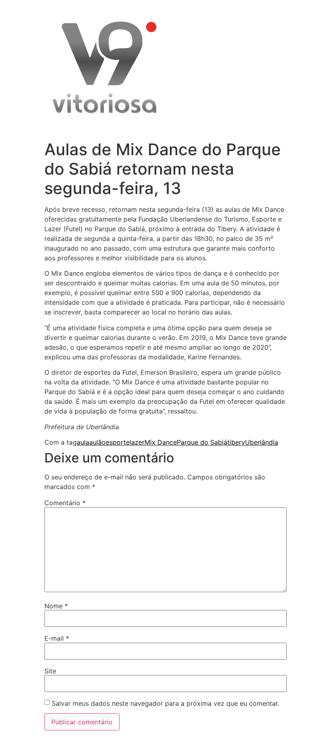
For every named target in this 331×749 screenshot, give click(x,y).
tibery (236, 442)
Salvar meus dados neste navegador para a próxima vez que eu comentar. (165, 703)
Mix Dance (161, 442)
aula (83, 442)
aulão (97, 442)
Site (50, 671)
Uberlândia (261, 442)
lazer (137, 442)
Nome (56, 606)
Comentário (65, 503)
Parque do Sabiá (202, 442)
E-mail (56, 638)
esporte (118, 442)
